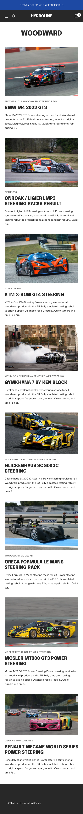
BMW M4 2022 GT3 (26, 107)
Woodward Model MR (19, 555)
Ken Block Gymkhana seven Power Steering (34, 376)
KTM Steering (14, 288)
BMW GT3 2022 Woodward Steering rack (31, 101)
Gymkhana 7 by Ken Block (36, 382)
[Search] (13, 16)
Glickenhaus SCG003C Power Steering (30, 459)
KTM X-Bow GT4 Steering (34, 294)
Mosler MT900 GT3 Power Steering (28, 652)
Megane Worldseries (19, 740)
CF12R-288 (11, 192)
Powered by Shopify (30, 802)
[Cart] (76, 16)
